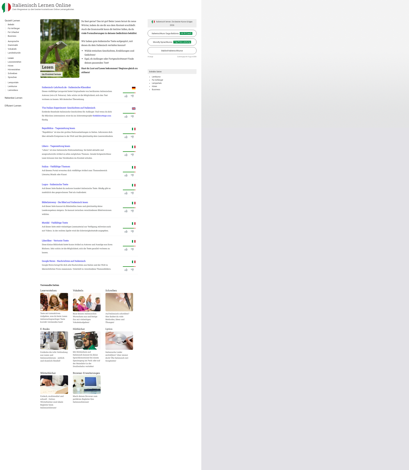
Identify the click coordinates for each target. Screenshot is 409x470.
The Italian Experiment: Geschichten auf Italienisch (68, 107)
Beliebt (11, 24)
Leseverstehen (14, 62)
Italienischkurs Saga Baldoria (172, 33)
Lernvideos (13, 90)
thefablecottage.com (102, 115)
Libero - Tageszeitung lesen (56, 146)
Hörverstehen (14, 69)
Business (156, 89)
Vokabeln (12, 49)
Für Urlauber (13, 32)
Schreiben (12, 73)
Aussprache (13, 41)
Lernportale (157, 83)
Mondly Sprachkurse (171, 42)
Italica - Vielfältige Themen (56, 166)
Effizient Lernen (13, 105)
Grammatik (13, 45)
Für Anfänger (157, 80)
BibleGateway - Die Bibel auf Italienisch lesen (65, 202)
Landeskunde (14, 53)
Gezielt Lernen (12, 20)
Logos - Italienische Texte (55, 184)
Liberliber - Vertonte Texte (55, 240)
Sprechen (12, 77)
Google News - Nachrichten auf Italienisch (64, 260)
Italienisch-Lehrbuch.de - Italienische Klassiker (66, 87)
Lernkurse (156, 77)
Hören (154, 86)
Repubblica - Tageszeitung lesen (58, 128)
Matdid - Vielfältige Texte (55, 222)
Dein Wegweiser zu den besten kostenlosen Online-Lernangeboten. (43, 9)
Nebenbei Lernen (13, 97)
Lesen (11, 58)
